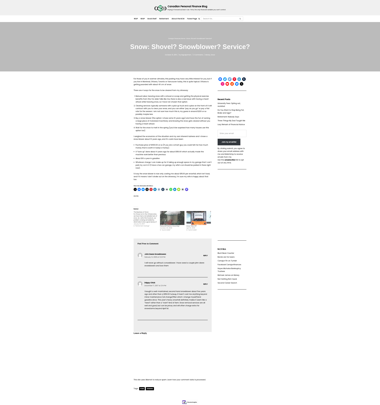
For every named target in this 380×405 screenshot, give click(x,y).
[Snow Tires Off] (198, 218)
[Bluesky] (237, 84)
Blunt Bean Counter (226, 253)
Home (183, 39)
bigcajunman (186, 55)
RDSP (143, 18)
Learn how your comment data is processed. (186, 380)
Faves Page (192, 18)
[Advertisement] (232, 205)
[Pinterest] (234, 79)
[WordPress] (239, 79)
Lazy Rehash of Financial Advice (231, 124)
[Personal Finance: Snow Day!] (172, 218)
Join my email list (229, 142)
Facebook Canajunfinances (229, 264)
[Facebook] (220, 79)
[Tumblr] (244, 79)
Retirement (164, 18)
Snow (213, 55)
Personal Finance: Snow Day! (170, 226)
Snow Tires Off (191, 226)
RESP (136, 18)
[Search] (199, 18)
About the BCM (178, 18)
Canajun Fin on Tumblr (227, 261)
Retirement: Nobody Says (228, 117)
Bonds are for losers (226, 257)
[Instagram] (222, 84)
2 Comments (198, 55)
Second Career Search (227, 283)
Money (207, 55)
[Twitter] (225, 79)
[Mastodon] (229, 79)
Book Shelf (152, 18)
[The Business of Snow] (147, 219)
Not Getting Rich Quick (227, 279)
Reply (205, 256)
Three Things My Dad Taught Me (231, 120)
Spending (150, 388)
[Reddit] (232, 84)
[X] (241, 84)
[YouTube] (227, 84)
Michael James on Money (228, 275)
